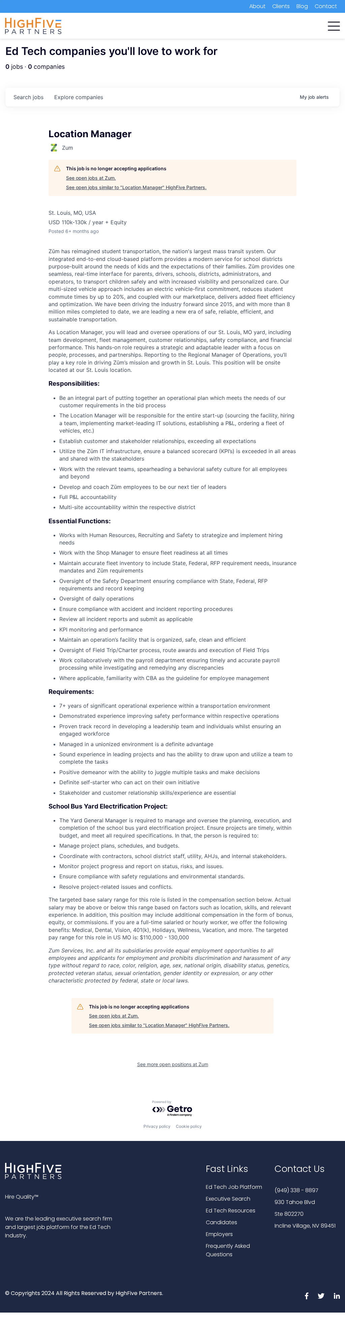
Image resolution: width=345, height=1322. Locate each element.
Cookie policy (189, 1126)
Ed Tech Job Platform (234, 1187)
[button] (333, 24)
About (257, 6)
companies (78, 97)
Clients (281, 6)
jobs (28, 97)
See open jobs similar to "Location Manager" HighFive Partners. (136, 187)
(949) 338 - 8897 (296, 1190)
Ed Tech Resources (230, 1210)
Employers (219, 1234)
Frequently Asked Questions (228, 1250)
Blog (302, 6)
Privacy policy (157, 1126)
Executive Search (228, 1199)
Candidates (221, 1222)
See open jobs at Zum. (91, 178)
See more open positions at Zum (172, 1064)
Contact (326, 6)
